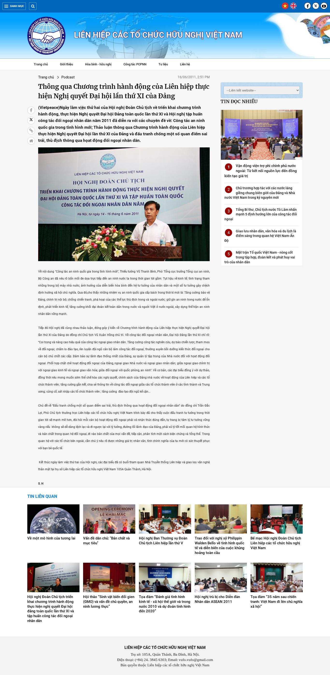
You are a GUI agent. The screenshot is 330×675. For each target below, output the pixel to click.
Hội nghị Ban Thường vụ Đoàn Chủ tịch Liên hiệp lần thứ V (163, 540)
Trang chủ (41, 64)
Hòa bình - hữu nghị (98, 64)
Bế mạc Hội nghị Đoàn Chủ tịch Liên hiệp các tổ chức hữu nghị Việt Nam (276, 543)
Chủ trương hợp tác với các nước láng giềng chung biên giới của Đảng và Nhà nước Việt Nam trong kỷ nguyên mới (259, 192)
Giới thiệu (66, 64)
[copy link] (31, 131)
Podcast (68, 77)
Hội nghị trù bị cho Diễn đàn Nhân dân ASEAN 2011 (217, 599)
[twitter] (315, 5)
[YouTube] (324, 5)
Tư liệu (165, 64)
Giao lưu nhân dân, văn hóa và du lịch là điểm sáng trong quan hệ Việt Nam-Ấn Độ (260, 236)
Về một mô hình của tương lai (51, 538)
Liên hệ (185, 64)
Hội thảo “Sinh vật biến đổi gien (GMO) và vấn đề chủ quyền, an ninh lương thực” (108, 602)
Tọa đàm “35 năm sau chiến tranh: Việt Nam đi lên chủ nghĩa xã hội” (276, 602)
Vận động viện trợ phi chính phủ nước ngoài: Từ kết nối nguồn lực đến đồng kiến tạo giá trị (260, 171)
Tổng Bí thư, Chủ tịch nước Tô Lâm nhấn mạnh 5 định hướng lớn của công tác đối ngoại (260, 214)
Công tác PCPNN (134, 64)
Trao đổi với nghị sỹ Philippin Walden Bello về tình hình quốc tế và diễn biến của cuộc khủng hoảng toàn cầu (219, 545)
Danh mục (17, 6)
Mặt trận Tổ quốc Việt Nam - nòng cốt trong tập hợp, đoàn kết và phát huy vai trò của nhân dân (259, 257)
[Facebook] (307, 5)
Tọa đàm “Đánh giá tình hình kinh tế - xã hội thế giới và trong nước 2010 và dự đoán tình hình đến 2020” (164, 604)
